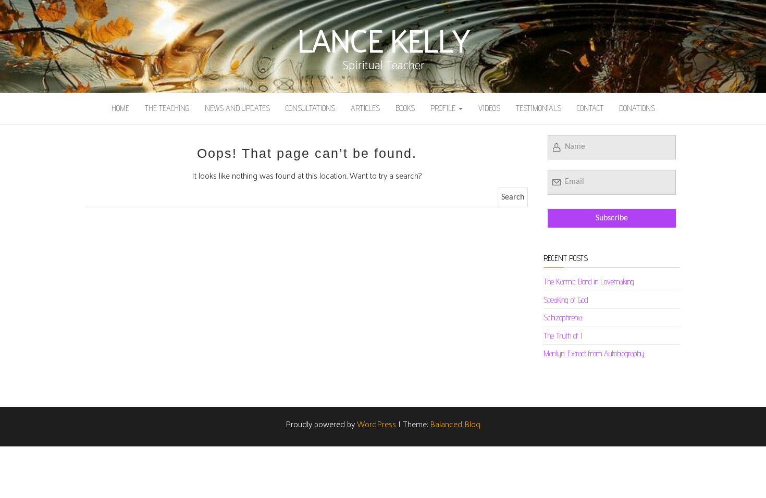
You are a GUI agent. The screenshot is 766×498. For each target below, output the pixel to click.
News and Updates (237, 108)
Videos (489, 108)
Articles (365, 108)
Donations (637, 108)
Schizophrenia (562, 317)
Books (405, 108)
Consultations (310, 108)
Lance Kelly (383, 39)
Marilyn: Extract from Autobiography (593, 353)
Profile (444, 108)
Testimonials (538, 108)
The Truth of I (562, 336)
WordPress (376, 423)
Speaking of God (565, 300)
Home (120, 108)
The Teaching (167, 108)
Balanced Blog (455, 423)
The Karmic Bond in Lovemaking (588, 282)
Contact (590, 108)
